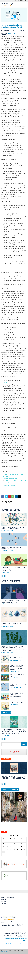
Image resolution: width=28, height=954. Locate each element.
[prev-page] (2, 576)
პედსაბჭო (3, 899)
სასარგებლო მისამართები (8, 905)
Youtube (25, 943)
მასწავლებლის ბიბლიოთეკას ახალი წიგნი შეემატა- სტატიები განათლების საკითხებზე (13, 731)
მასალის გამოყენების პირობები (9, 908)
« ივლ (3, 856)
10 (3, 846)
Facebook (10, 943)
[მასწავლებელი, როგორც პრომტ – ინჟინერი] (14, 614)
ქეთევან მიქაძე (11, 33)
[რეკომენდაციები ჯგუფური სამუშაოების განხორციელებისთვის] (5, 696)
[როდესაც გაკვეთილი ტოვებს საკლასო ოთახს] (5, 677)
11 (7, 846)
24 (3, 852)
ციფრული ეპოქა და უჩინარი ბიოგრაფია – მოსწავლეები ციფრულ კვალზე (17, 657)
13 (14, 846)
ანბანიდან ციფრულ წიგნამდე (17, 702)
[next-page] (5, 576)
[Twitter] (6, 496)
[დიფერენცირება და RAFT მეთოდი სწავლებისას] (14, 539)
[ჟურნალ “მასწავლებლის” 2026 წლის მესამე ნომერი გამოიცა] (14, 768)
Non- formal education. (10, 478)
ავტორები (4, 901)
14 (18, 846)
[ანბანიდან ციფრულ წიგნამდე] (5, 706)
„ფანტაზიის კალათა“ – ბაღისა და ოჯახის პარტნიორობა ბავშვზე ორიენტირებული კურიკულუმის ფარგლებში (13, 569)
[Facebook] (2, 496)
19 (10, 849)
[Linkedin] (16, 496)
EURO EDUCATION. (9, 485)
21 (18, 849)
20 (14, 849)
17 (3, 849)
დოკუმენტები (4, 903)
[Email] (19, 496)
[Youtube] (21, 943)
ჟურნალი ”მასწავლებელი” (8, 897)
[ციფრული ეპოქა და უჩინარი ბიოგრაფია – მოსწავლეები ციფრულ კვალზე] (14, 519)
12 (10, 846)
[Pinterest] (9, 496)
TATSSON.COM (4, 951)
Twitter (17, 943)
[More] (22, 496)
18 (7, 849)
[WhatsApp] (12, 496)
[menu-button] (25, 4)
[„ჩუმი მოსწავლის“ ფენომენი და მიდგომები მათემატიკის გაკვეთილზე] (14, 591)
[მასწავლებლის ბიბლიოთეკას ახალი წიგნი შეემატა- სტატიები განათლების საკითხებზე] (14, 722)
